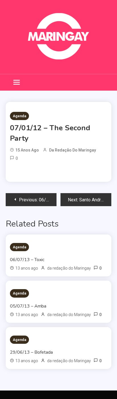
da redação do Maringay (72, 150)
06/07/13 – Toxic (27, 260)
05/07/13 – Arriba (28, 306)
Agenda (19, 116)
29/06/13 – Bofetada (31, 352)
